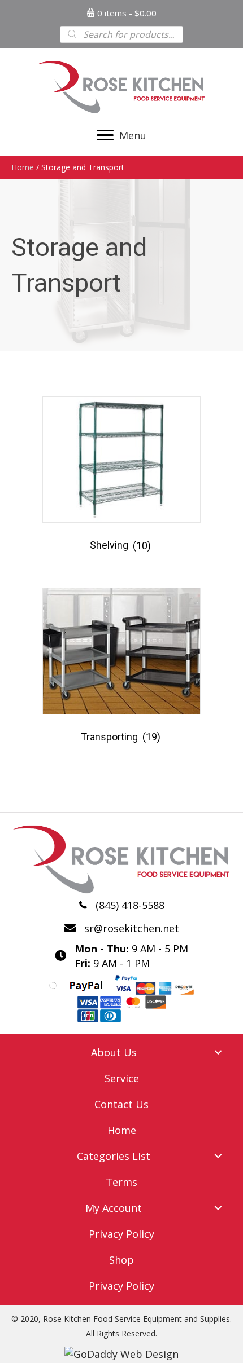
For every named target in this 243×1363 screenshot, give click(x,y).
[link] (121, 1052)
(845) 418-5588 (130, 905)
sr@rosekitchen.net (131, 928)
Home (22, 167)
